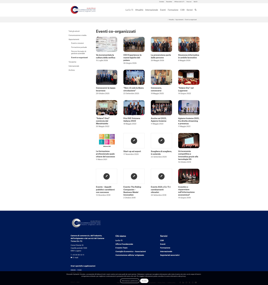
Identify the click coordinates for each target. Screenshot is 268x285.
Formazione (165, 248)
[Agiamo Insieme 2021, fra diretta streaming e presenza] (188, 107)
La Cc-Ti (118, 240)
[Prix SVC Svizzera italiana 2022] (134, 107)
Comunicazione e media (77, 35)
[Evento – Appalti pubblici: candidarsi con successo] (106, 176)
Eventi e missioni (77, 43)
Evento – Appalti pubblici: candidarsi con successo (105, 189)
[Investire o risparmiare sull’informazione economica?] (188, 176)
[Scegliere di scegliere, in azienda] (161, 140)
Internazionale (74, 66)
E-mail (75, 257)
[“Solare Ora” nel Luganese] (188, 77)
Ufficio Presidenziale (124, 244)
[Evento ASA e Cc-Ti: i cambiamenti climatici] (161, 176)
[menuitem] (161, 1)
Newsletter (169, 1)
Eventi (162, 244)
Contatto (161, 1)
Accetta (144, 281)
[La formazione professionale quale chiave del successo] (106, 140)
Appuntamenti (74, 39)
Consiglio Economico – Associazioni (130, 251)
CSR (162, 240)
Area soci (188, 1)
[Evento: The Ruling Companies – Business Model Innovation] (134, 176)
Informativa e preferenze (130, 281)
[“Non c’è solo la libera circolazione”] (134, 77)
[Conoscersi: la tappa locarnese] (106, 77)
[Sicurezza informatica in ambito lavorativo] (188, 44)
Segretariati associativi (170, 255)
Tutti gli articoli (74, 31)
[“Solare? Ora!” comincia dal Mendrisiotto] (106, 107)
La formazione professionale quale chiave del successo (105, 154)
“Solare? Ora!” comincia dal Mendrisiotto (103, 121)
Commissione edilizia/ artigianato (129, 255)
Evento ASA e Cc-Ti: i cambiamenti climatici (161, 189)
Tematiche (72, 62)
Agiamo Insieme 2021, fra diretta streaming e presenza (188, 121)
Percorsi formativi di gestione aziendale (78, 52)
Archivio (72, 70)
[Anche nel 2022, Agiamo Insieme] (161, 107)
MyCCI (195, 1)
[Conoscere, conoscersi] (161, 77)
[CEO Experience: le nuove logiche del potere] (134, 44)
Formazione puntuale (79, 47)
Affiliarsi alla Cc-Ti (179, 1)
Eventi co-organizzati (79, 57)
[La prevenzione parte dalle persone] (161, 44)
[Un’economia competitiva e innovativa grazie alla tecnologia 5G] (188, 140)
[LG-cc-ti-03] (83, 10)
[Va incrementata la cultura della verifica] (106, 44)
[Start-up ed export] (134, 140)
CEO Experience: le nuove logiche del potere (132, 57)
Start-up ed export (132, 151)
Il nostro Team (121, 248)
